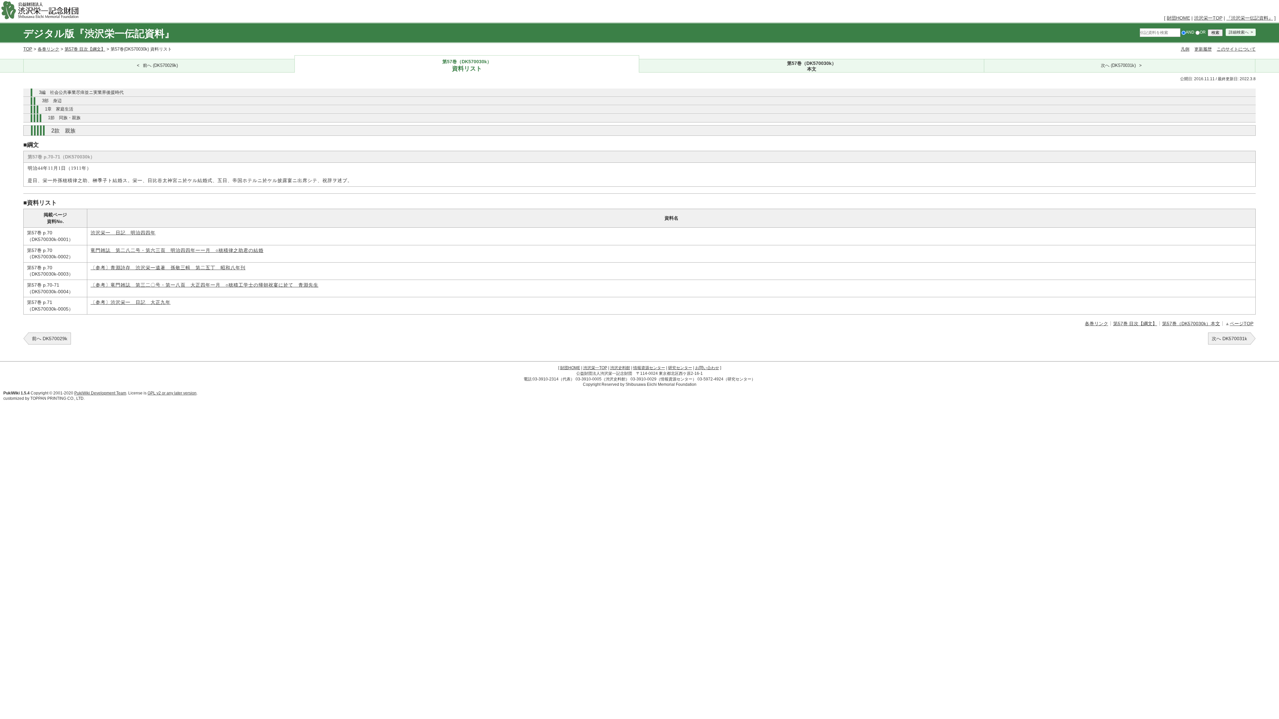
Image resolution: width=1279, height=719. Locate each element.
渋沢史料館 (620, 367)
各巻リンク (48, 49)
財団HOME (1178, 18)
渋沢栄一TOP (1208, 18)
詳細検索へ (1239, 32)
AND (1190, 32)
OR (1203, 32)
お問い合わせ (707, 367)
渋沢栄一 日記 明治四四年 (123, 232)
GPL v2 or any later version (172, 393)
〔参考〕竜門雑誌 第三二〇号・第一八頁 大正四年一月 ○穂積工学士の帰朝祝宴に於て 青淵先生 (204, 285)
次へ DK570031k (1229, 338)
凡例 (1185, 49)
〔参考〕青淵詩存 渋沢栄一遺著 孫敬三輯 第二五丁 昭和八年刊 (168, 267)
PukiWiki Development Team (100, 393)
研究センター (680, 367)
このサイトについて (1236, 49)
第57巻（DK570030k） (467, 65)
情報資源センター (649, 367)
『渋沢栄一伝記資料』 (1249, 18)
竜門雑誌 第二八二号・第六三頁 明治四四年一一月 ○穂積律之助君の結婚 (177, 250)
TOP (27, 49)
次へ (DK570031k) (1118, 65)
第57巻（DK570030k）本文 (1191, 323)
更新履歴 (1203, 49)
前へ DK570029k (49, 338)
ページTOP (1241, 323)
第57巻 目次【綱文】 (85, 49)
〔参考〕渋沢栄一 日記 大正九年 (131, 302)
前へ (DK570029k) (160, 65)
